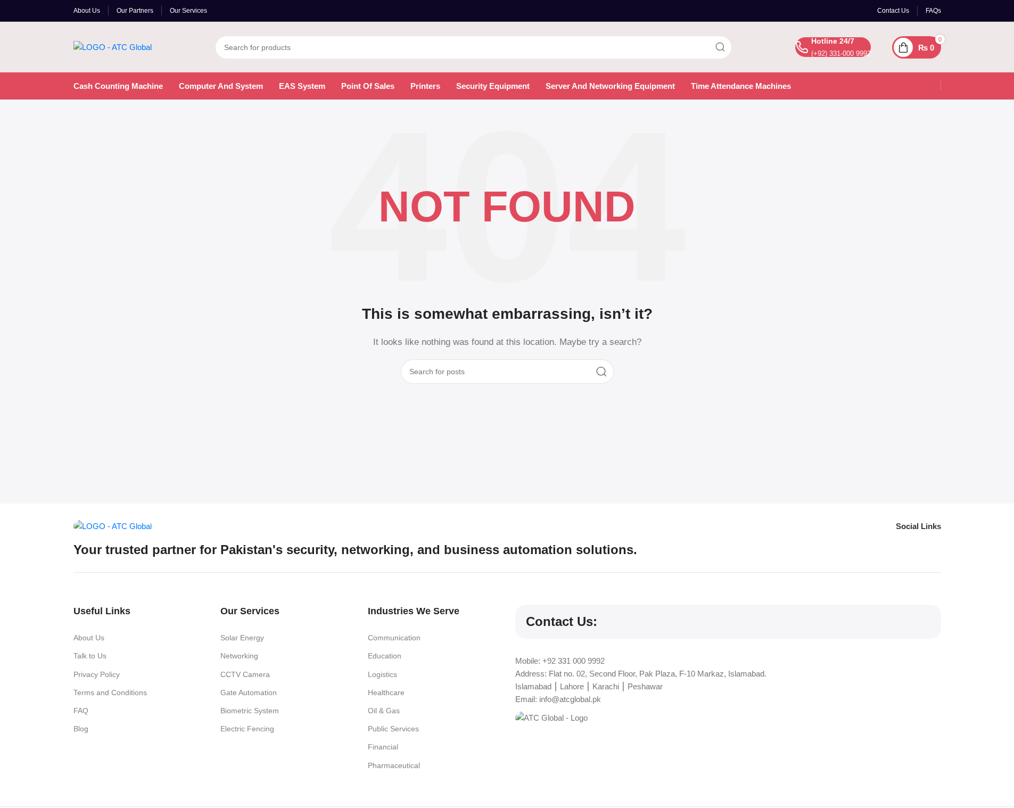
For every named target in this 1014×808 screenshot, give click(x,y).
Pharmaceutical (394, 765)
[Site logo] (112, 46)
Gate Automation (248, 692)
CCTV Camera (245, 674)
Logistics (382, 674)
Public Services (393, 728)
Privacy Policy (96, 674)
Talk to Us (89, 656)
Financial (383, 747)
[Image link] (112, 525)
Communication (394, 637)
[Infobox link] (833, 47)
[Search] (720, 47)
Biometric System (249, 710)
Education (384, 656)
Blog (80, 728)
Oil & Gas (384, 710)
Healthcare (386, 692)
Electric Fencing (247, 728)
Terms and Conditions (110, 692)
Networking (239, 656)
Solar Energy (242, 637)
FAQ (80, 710)
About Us (88, 637)
